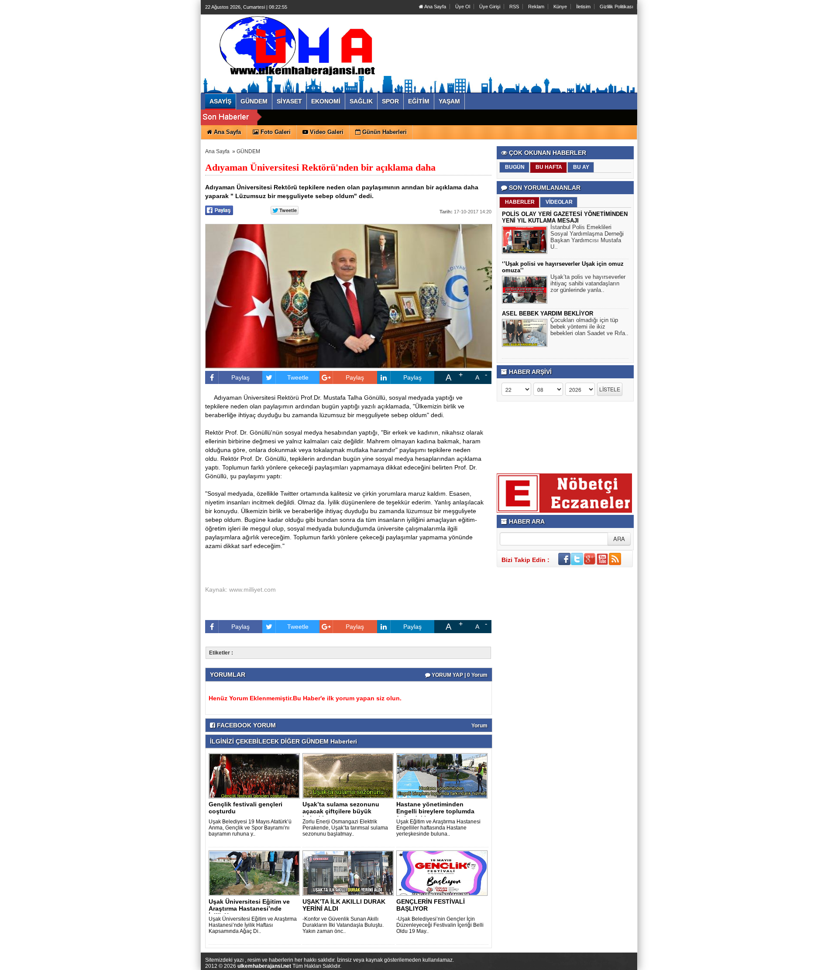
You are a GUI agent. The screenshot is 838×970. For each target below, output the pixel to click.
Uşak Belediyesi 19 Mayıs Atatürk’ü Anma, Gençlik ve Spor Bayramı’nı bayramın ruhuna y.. (250, 828)
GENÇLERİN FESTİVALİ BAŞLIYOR (430, 905)
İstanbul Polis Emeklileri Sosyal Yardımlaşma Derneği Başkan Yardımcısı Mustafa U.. (587, 237)
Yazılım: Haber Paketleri (585, 963)
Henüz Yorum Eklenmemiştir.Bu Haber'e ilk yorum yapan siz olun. (305, 698)
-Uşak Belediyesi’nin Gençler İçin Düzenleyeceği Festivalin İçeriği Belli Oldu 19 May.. (440, 925)
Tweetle (298, 377)
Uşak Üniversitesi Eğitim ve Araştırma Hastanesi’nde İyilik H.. (249, 908)
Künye (560, 6)
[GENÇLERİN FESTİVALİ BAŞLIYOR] (443, 872)
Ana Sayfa (434, 6)
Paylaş (240, 377)
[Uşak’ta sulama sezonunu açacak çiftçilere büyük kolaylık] (349, 775)
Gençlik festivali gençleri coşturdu (245, 808)
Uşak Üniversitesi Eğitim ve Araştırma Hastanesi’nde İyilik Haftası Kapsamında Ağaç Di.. (253, 925)
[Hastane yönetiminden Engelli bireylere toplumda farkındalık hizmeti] (443, 775)
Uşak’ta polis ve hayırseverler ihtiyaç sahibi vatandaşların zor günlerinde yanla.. (587, 283)
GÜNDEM (248, 151)
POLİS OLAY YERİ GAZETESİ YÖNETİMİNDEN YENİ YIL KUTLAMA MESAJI (565, 217)
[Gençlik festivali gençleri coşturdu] (256, 775)
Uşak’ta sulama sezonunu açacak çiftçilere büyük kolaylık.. (340, 811)
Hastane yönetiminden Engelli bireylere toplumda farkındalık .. (435, 811)
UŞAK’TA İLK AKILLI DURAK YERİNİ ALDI (343, 905)
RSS (514, 6)
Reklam (536, 6)
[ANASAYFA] (300, 45)
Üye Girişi (489, 6)
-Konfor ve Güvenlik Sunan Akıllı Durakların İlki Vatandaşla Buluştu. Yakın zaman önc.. (343, 925)
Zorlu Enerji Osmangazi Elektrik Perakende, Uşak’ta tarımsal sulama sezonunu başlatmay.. (345, 828)
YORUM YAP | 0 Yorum (459, 675)
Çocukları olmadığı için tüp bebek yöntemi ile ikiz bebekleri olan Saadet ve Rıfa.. (589, 326)
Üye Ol (462, 6)
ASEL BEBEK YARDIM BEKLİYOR (547, 313)
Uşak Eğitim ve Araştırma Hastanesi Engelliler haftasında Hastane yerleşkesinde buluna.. (438, 828)
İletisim (583, 6)
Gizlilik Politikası (616, 6)
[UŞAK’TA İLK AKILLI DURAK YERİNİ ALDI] (349, 872)
